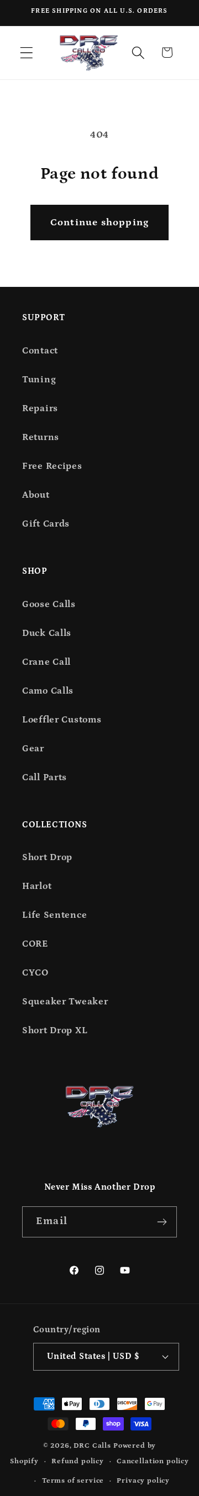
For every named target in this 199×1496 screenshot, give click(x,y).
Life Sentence (54, 915)
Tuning (39, 380)
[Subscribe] (161, 1221)
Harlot (36, 886)
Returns (40, 437)
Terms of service (73, 1481)
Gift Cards (46, 524)
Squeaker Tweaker (65, 1002)
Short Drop (47, 857)
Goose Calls (49, 604)
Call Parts (44, 777)
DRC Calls (92, 1446)
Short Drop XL (54, 1030)
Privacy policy (143, 1481)
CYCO (35, 973)
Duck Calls (46, 633)
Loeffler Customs (62, 720)
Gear (33, 749)
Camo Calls (48, 691)
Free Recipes (52, 466)
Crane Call (46, 662)
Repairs (40, 408)
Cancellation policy (153, 1461)
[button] (26, 52)
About (36, 495)
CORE (35, 944)
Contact (40, 351)
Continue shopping (99, 222)
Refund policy (77, 1461)
